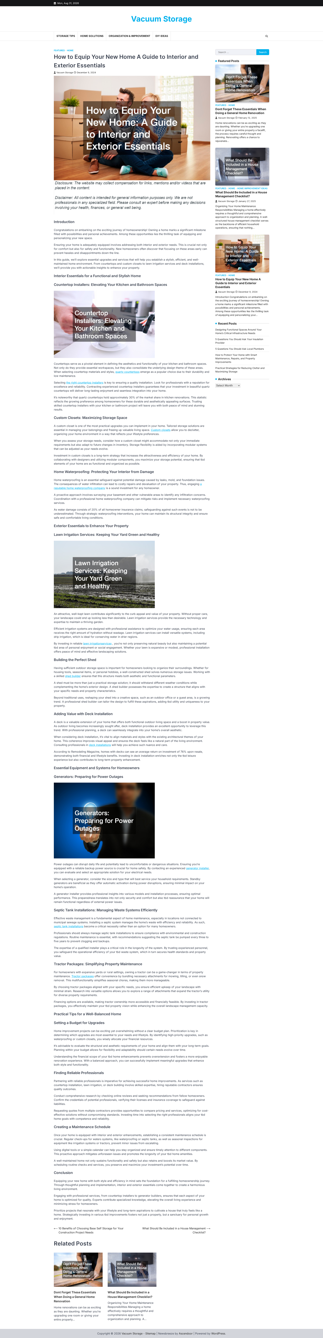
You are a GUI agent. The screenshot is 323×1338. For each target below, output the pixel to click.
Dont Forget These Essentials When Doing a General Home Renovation (75, 1296)
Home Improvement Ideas (252, 188)
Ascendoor (186, 1333)
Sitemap (150, 1333)
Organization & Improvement (129, 36)
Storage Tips (66, 36)
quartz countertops (127, 371)
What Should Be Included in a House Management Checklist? (130, 1294)
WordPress (218, 1333)
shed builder (73, 676)
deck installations (100, 745)
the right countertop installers (84, 382)
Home (70, 50)
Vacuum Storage (161, 18)
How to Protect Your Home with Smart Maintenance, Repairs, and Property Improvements (236, 358)
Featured (59, 50)
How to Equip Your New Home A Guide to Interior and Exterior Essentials (238, 283)
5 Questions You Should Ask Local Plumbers (239, 348)
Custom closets (160, 430)
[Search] (266, 36)
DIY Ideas (161, 36)
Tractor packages (82, 976)
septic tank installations (68, 926)
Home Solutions (91, 36)
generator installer (197, 868)
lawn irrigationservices (97, 643)
